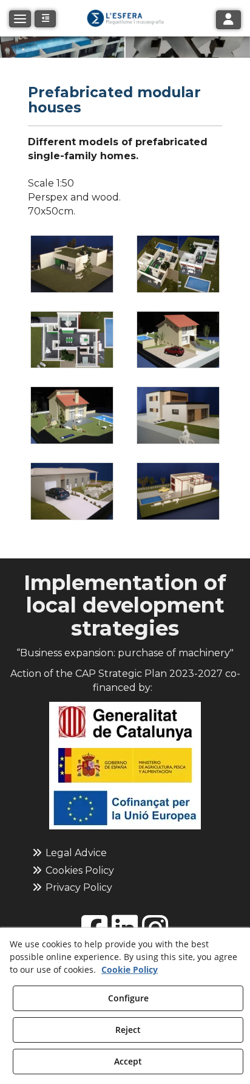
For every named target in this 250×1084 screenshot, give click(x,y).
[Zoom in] (71, 264)
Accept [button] (128, 1061)
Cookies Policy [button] (78, 870)
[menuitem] (125, 853)
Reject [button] (128, 1029)
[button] (125, 18)
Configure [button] (128, 998)
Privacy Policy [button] (77, 887)
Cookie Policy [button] (129, 969)
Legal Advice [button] (75, 853)
